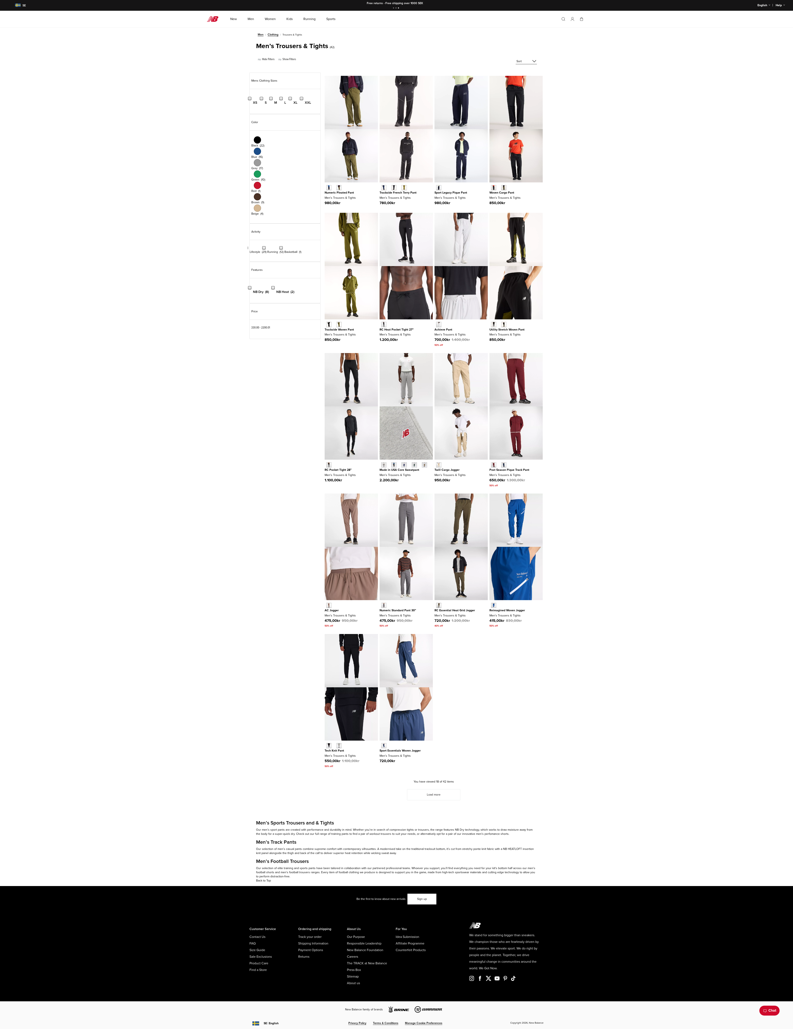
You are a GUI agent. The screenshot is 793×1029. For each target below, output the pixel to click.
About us (353, 983)
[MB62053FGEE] (404, 187)
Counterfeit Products (411, 950)
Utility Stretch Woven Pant (507, 329)
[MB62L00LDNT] (438, 187)
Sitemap (353, 976)
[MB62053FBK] (394, 187)
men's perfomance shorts (492, 834)
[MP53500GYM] (438, 324)
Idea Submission (407, 937)
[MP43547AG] (383, 465)
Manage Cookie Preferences (423, 1023)
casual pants (294, 849)
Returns (303, 957)
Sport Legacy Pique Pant (450, 192)
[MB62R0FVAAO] (503, 187)
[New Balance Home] (214, 19)
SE (271, 1023)
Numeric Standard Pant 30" (398, 610)
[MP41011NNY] (383, 745)
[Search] (563, 19)
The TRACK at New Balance (367, 963)
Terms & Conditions (385, 1023)
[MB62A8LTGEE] (339, 324)
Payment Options (310, 950)
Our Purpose (356, 937)
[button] (572, 19)
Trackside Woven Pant (339, 329)
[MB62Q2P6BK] (493, 324)
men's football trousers (295, 872)
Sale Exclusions (260, 957)
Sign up (422, 899)
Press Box (354, 970)
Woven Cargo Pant (501, 192)
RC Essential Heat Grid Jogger (454, 610)
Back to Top (263, 880)
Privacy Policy (357, 1023)
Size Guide (257, 950)
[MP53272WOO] (438, 605)
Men (261, 34)
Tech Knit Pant (334, 750)
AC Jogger (332, 610)
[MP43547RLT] (424, 465)
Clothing (273, 34)
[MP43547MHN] (414, 465)
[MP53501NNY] (503, 465)
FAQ (252, 943)
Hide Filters (267, 59)
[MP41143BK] (328, 745)
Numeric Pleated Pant (339, 192)
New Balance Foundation (365, 950)
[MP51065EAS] (328, 605)
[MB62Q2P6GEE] (503, 324)
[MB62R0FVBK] (493, 187)
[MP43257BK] (383, 324)
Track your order (310, 937)
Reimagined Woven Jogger (507, 610)
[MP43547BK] (394, 465)
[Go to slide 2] (396, 8)
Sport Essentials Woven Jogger (400, 750)
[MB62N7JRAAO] (339, 187)
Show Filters (289, 59)
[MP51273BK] (328, 465)
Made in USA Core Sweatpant (399, 470)
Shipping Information (313, 943)
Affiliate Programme (410, 943)
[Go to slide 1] (394, 8)
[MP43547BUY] (404, 465)
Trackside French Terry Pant (398, 192)
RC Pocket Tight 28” (338, 470)
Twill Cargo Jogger (446, 470)
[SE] (15, 5)
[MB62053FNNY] (383, 187)
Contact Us (257, 937)
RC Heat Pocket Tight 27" (397, 329)
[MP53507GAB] (493, 605)
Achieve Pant (443, 329)
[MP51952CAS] (383, 605)
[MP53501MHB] (493, 465)
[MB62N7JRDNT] (328, 187)
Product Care (258, 963)
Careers (352, 957)
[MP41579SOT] (438, 465)
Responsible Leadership (364, 943)
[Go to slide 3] (399, 8)
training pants (340, 834)
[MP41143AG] (339, 745)
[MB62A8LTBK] (328, 324)
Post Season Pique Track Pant (509, 470)
